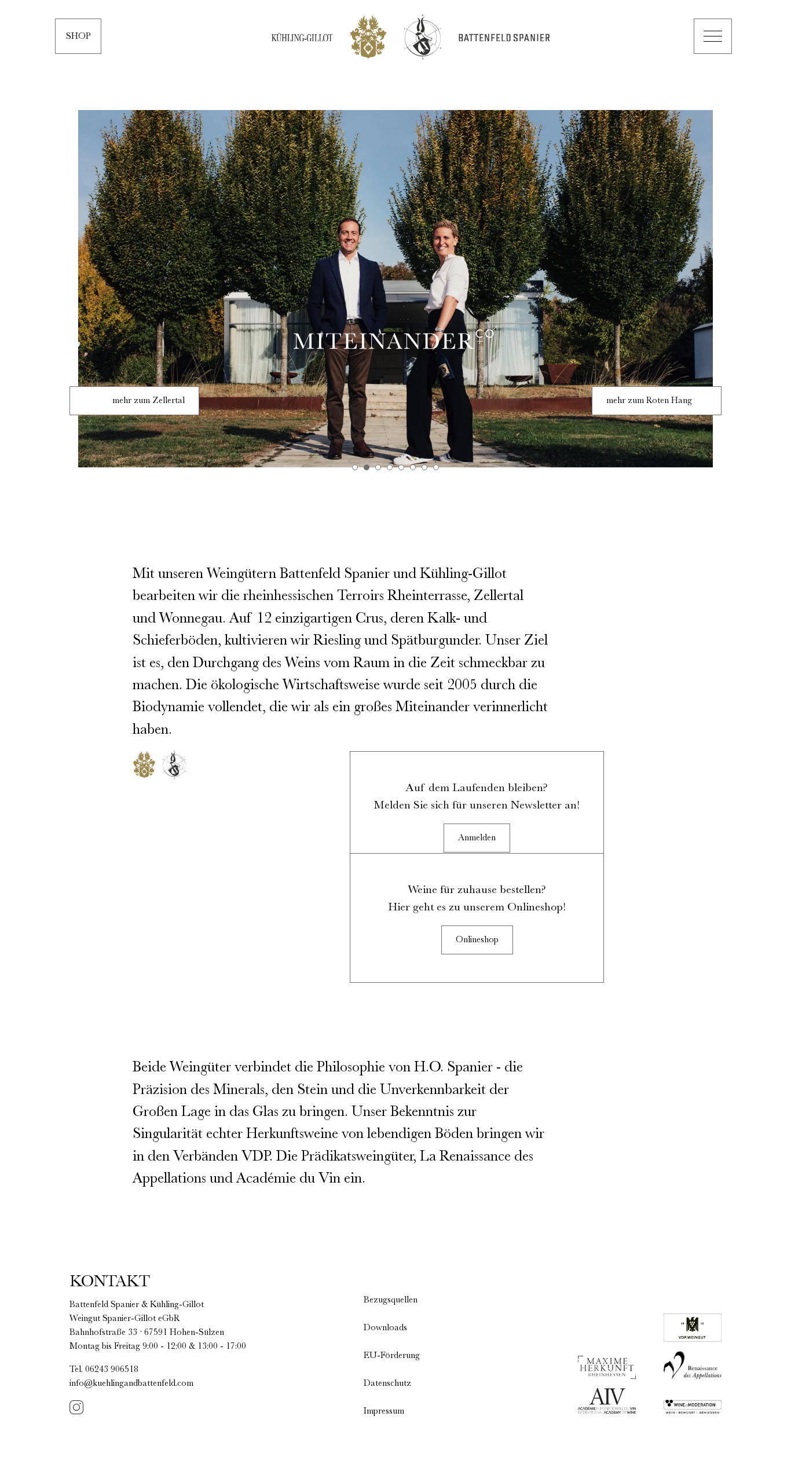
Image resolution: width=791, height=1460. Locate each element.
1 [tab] (355, 467)
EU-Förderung (392, 1355)
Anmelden (477, 838)
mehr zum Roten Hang (649, 400)
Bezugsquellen (391, 1300)
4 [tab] (389, 467)
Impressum (384, 1411)
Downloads (385, 1328)
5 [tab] (401, 467)
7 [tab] (424, 467)
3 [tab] (378, 467)
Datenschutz (387, 1383)
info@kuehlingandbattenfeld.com (131, 1383)
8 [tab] (436, 467)
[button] (713, 36)
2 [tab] (366, 467)
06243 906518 (111, 1369)
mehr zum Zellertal (148, 400)
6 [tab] (413, 467)
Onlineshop (477, 940)
